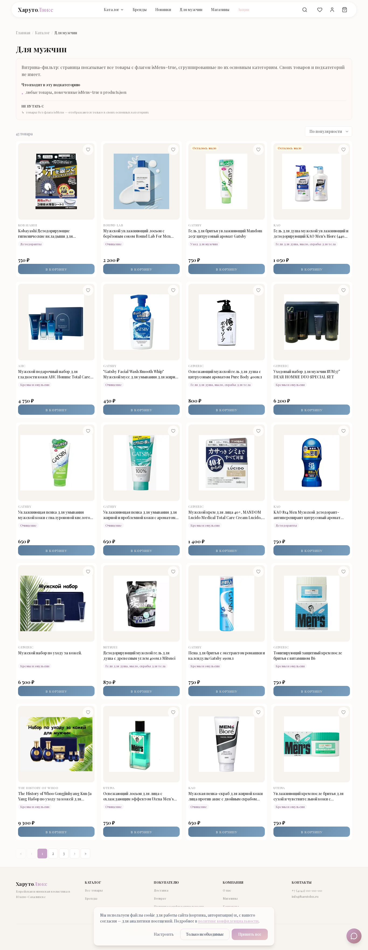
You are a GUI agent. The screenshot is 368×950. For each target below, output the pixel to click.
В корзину (56, 269)
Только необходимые (205, 934)
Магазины (220, 9)
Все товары (94, 890)
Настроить (164, 934)
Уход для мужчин (204, 244)
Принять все (249, 934)
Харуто (35, 9)
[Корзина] (344, 9)
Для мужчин (191, 9)
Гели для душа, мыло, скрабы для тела (306, 244)
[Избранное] (319, 9)
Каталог (111, 9)
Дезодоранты (30, 244)
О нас (227, 890)
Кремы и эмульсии (34, 384)
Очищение (113, 244)
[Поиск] (304, 9)
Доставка (161, 890)
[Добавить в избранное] (88, 149)
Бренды (140, 9)
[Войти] (332, 9)
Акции (243, 9)
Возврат (160, 898)
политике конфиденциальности (228, 921)
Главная (23, 32)
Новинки (163, 9)
